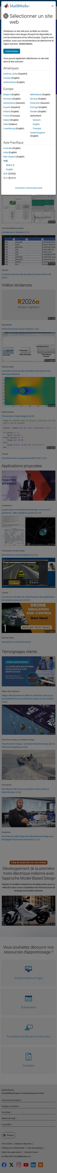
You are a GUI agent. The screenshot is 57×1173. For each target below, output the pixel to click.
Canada (7, 78)
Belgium (7, 94)
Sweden (34, 111)
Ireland (6, 120)
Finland (6, 111)
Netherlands (36, 94)
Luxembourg (9, 128)
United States (9, 82)
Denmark (7, 99)
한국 (5, 178)
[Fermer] (52, 6)
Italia (5, 124)
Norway (34, 99)
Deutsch (37, 120)
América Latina (10, 73)
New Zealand (9, 156)
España (6, 107)
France (6, 115)
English (36, 124)
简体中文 (10, 165)
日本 (5, 173)
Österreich (35, 103)
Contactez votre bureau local (28, 188)
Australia (7, 148)
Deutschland (9, 103)
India (5, 152)
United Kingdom (37, 132)
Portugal (34, 107)
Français (37, 128)
